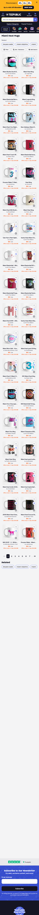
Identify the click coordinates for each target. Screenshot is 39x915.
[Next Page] (34, 556)
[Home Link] (13, 14)
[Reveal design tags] (16, 67)
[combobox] (18, 20)
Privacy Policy (24, 893)
